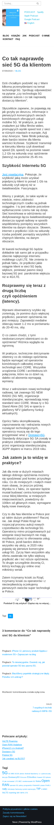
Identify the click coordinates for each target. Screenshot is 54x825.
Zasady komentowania (13, 812)
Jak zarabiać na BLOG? (13, 758)
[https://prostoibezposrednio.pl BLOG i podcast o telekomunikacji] (10, 17)
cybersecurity (46, 774)
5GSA (17, 774)
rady (4, 789)
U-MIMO (44, 789)
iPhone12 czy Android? (13, 748)
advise (22, 774)
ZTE (26, 793)
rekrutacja (11, 789)
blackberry (34, 774)
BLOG (6, 35)
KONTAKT (8, 39)
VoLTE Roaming (9, 741)
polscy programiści (25, 785)
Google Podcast (31, 19)
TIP (38, 788)
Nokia (38, 781)
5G (10, 616)
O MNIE (46, 35)
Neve (14, 822)
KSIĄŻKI (15, 35)
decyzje (5, 777)
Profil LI (48, 785)
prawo (42, 785)
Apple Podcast (31, 15)
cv (39, 774)
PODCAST (34, 35)
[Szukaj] (38, 3)
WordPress (36, 822)
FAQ (18, 39)
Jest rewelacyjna (12, 174)
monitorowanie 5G (28, 781)
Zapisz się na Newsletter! (14, 816)
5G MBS (11, 774)
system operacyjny (29, 789)
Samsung (18, 789)
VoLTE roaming (9, 792)
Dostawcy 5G (8, 751)
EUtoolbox (31, 777)
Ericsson (23, 777)
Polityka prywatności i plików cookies (20, 809)
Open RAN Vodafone (12, 744)
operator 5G (14, 785)
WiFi (18, 793)
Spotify (40, 12)
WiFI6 (22, 793)
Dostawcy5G (36, 435)
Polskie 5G (7, 755)
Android (27, 774)
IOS (44, 777)
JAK (24, 35)
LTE (16, 781)
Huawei (39, 777)
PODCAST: (29, 12)
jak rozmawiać (9, 781)
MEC (20, 781)
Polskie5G (36, 785)
